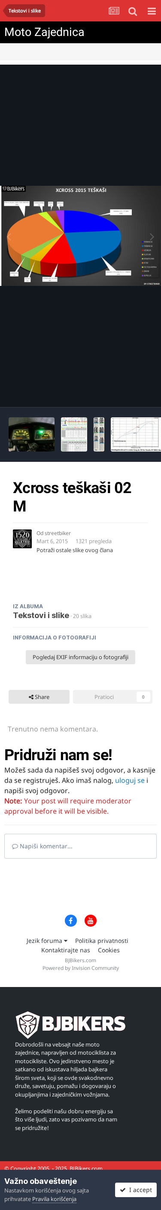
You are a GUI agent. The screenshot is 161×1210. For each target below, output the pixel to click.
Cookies (109, 950)
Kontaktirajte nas (65, 950)
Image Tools (126, 391)
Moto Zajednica (44, 32)
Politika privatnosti (101, 940)
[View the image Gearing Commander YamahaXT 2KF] (74, 434)
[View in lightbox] (80, 236)
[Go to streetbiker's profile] (22, 538)
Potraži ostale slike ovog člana (74, 550)
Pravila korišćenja (54, 1199)
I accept (139, 1190)
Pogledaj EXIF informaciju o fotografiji (80, 657)
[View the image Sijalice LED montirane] (32, 434)
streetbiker (58, 533)
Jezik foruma (45, 940)
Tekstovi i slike (41, 615)
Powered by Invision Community (81, 968)
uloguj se (130, 780)
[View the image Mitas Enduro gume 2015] (99, 434)
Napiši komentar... (45, 846)
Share (41, 697)
